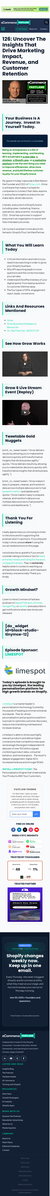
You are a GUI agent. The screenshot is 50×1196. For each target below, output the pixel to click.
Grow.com (34, 184)
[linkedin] (19, 830)
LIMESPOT (14, 654)
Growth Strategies (10, 1097)
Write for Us (7, 1124)
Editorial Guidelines (11, 1146)
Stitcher (37, 602)
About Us (33, 29)
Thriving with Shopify (11, 1084)
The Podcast (7, 1072)
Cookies (25, 1180)
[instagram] (31, 830)
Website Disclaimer (25, 1171)
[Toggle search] (46, 22)
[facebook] (13, 830)
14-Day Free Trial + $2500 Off (23, 330)
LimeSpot (7, 703)
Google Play (9, 606)
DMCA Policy (25, 1167)
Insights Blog (8, 1069)
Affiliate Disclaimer (25, 1176)
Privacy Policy (25, 1163)
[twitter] (25, 830)
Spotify (23, 606)
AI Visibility (7, 1101)
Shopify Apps (8, 1105)
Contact (43, 29)
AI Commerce (8, 1080)
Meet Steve (7, 1142)
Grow (10, 320)
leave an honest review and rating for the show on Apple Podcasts (23, 559)
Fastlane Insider (9, 1076)
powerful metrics (11, 491)
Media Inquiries (9, 1128)
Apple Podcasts (23, 602)
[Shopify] (25, 9)
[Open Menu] (3, 29)
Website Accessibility (25, 1184)
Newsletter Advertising (12, 1120)
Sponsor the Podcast (11, 1116)
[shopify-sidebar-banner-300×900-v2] (25, 904)
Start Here (6, 1094)
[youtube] (36, 830)
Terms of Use (25, 1158)
